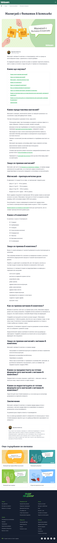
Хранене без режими (24, 503)
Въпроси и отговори (6, 508)
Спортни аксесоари (42, 533)
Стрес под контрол (24, 512)
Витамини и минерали (24, 5)
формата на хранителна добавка (30, 167)
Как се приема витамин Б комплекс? (20, 87)
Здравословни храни (42, 524)
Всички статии (5, 530)
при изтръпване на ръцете (25, 152)
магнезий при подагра (24, 156)
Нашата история (41, 503)
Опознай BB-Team (24, 522)
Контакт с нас (41, 510)
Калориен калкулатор (6, 528)
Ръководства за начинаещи (8, 519)
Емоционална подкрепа (25, 515)
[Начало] (1, 5)
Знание (5, 5)
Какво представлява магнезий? (18, 74)
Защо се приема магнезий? (17, 77)
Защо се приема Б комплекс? (18, 85)
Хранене (3, 521)
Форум (21, 526)
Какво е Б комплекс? (16, 82)
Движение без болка (24, 508)
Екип (39, 508)
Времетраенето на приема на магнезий (18, 207)
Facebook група (23, 528)
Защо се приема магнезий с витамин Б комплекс (23, 90)
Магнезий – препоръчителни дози (19, 79)
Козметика (40, 531)
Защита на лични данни (43, 515)
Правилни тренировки (25, 506)
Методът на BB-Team (42, 506)
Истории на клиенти (6, 506)
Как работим (4, 503)
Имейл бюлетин (23, 524)
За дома (40, 528)
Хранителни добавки (14, 5)
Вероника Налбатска (16, 51)
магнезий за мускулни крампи (23, 129)
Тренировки (4, 523)
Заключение (13, 102)
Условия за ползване (42, 512)
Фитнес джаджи (41, 526)
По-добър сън (23, 510)
